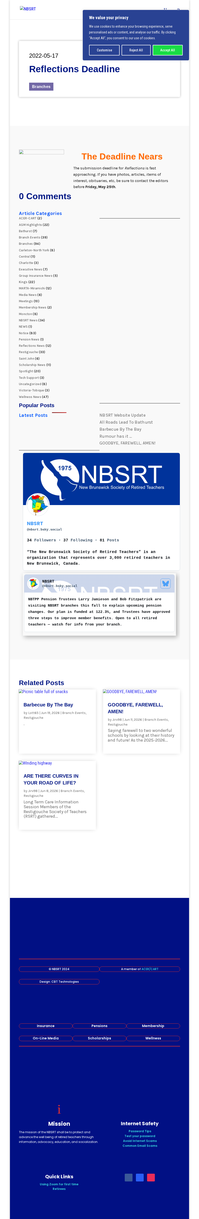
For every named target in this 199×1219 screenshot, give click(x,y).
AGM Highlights (30, 225)
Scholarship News (32, 365)
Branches (41, 87)
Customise (104, 50)
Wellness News (30, 397)
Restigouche (28, 352)
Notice (24, 333)
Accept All (167, 50)
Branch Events (29, 237)
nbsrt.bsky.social (44, 529)
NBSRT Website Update (123, 415)
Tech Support (29, 378)
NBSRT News (28, 320)
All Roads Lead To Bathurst (126, 422)
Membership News (33, 307)
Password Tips (140, 1131)
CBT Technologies (65, 982)
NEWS (23, 326)
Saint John (26, 358)
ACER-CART (28, 218)
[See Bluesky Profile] (165, 583)
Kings (23, 282)
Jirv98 (117, 720)
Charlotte (26, 263)
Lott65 (33, 713)
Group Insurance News (35, 275)
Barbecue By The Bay (120, 429)
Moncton (25, 314)
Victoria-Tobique (31, 390)
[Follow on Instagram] (151, 1177)
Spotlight (26, 371)
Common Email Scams (140, 1146)
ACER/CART (149, 969)
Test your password (139, 1136)
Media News (28, 295)
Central (24, 256)
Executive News (30, 269)
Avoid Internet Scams (140, 1141)
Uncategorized (30, 384)
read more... (36, 728)
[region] (136, 35)
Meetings (26, 301)
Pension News (29, 339)
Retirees (59, 1189)
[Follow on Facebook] (129, 1177)
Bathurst (25, 231)
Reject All (136, 50)
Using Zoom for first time (59, 1184)
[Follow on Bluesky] (140, 1177)
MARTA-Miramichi (32, 288)
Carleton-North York (34, 250)
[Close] (184, 14)
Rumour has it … (116, 436)
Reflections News (32, 346)
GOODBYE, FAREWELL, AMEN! (128, 443)
